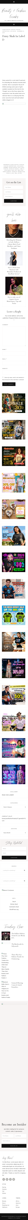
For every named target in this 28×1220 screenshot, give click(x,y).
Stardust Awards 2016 (18, 171)
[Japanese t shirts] (13, 439)
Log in (14, 901)
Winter (4, 1193)
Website (5, 368)
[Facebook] (3, 1179)
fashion (6, 168)
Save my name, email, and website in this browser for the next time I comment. (13, 378)
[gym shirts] (13, 651)
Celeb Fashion (6, 29)
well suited (18, 173)
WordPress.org (14, 909)
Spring (4, 1187)
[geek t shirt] (13, 757)
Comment (5, 324)
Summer (4, 1189)
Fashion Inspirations (10, 166)
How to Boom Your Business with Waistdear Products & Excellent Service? (14, 271)
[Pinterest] (10, 1179)
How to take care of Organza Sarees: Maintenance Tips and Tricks (14, 300)
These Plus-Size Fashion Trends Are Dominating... (18, 957)
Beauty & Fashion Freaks (14, 14)
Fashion (13, 29)
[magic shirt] (13, 677)
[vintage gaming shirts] (13, 598)
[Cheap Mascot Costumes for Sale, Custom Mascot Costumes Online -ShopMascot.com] (8, 890)
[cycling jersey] (13, 704)
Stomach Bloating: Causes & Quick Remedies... (17, 985)
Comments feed (14, 907)
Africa (17, 1201)
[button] (14, 2)
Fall (3, 1191)
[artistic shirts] (13, 783)
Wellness (4, 1207)
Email (4, 359)
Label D (22, 168)
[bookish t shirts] (13, 545)
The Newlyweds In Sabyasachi (17, 945)
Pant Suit (14, 170)
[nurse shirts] (13, 518)
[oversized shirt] (13, 412)
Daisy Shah (21, 167)
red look (20, 170)
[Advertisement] (14, 61)
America (18, 1203)
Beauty (4, 1201)
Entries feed (14, 904)
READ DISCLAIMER (8, 795)
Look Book (13, 31)
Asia (17, 1205)
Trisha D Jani (10, 173)
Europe (18, 1207)
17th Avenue (16, 1218)
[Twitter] (7, 1179)
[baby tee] (13, 624)
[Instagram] (13, 1179)
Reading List (5, 1205)
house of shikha (14, 168)
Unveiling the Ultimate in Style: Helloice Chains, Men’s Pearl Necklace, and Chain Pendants (14, 244)
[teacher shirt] (13, 492)
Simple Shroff (7, 171)
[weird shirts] (13, 571)
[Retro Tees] (13, 465)
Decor (4, 1203)
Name (4, 349)
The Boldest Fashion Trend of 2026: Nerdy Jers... (18, 936)
